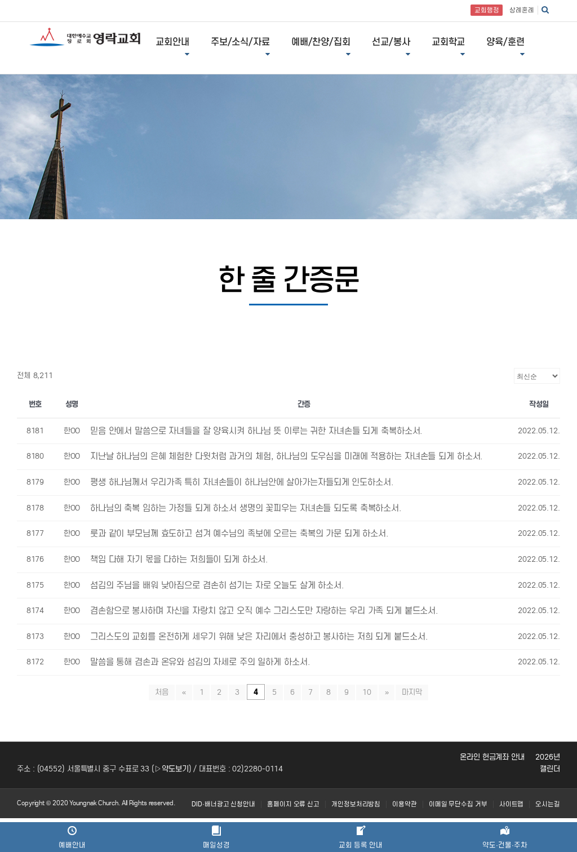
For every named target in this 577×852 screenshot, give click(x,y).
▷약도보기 (171, 769)
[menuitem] (223, 804)
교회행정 (486, 10)
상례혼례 (521, 10)
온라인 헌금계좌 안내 (492, 757)
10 (366, 692)
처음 (161, 692)
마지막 (412, 692)
